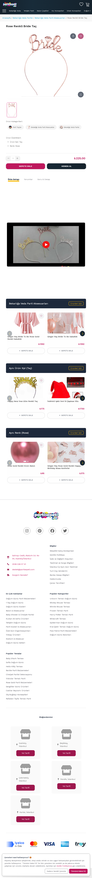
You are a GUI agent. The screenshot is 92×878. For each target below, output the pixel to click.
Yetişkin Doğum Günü (16, 623)
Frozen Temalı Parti (59, 611)
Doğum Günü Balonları (60, 635)
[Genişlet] (81, 94)
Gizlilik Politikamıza (64, 866)
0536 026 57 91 (19, 564)
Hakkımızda (55, 579)
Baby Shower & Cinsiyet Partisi (20, 614)
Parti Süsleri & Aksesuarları (18, 627)
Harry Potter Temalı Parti (61, 614)
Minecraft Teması (58, 619)
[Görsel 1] (24, 332)
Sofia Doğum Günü (15, 662)
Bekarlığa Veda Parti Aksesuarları (50, 18)
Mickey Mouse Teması (60, 603)
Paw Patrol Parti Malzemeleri (63, 631)
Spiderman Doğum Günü (61, 623)
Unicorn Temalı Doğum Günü (63, 598)
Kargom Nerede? (20, 575)
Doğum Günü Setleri (15, 643)
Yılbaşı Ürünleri (13, 635)
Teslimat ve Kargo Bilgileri (62, 563)
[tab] (13, 179)
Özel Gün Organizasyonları (18, 631)
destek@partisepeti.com (23, 569)
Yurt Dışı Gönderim (58, 571)
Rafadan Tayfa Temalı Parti (18, 699)
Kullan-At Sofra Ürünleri (17, 619)
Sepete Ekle (25, 166)
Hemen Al (66, 166)
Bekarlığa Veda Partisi (23, 18)
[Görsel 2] (28, 332)
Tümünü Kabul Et (78, 871)
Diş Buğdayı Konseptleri (17, 694)
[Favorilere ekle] (81, 36)
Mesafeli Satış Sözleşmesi (62, 551)
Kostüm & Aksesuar (15, 639)
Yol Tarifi (25, 753)
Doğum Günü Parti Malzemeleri (20, 598)
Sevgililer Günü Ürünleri (17, 686)
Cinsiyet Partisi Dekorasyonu (19, 674)
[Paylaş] (73, 36)
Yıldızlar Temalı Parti (15, 678)
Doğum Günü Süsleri (16, 606)
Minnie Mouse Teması (60, 606)
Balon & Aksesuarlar (15, 611)
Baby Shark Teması (15, 658)
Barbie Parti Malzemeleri (17, 670)
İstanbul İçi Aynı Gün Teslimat (64, 567)
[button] (76, 303)
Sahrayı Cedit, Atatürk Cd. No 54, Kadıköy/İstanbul (25, 557)
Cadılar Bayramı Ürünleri (17, 690)
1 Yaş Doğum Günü (14, 603)
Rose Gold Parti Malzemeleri (19, 682)
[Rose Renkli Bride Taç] (12, 110)
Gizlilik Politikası (57, 555)
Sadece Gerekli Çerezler (56, 871)
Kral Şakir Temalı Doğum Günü (64, 627)
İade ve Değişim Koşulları (61, 559)
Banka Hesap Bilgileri (59, 575)
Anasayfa (6, 18)
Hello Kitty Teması (14, 666)
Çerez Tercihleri (57, 583)
